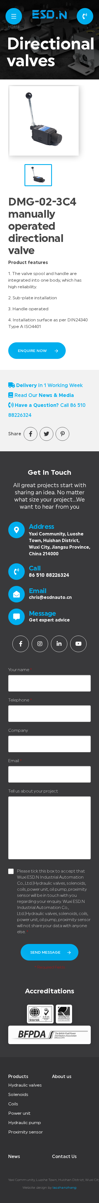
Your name (20, 670)
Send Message (45, 952)
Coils (13, 1104)
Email (15, 761)
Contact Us (64, 1156)
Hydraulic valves (25, 1085)
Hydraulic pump (24, 1123)
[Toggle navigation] (14, 16)
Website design (35, 1187)
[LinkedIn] (59, 644)
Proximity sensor (25, 1132)
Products (18, 1076)
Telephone (20, 700)
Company (18, 731)
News (14, 1156)
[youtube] (78, 644)
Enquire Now (33, 351)
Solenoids (18, 1094)
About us (62, 1076)
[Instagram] (40, 644)
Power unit (19, 1113)
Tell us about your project (33, 791)
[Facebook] (20, 644)
